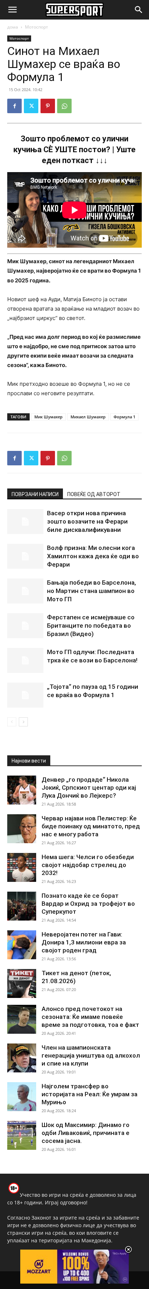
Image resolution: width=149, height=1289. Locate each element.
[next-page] (23, 721)
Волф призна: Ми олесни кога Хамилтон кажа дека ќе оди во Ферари (93, 556)
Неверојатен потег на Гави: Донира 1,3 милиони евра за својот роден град (84, 942)
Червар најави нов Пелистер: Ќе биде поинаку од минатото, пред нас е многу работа (91, 826)
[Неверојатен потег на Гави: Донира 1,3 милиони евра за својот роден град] (21, 944)
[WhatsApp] (64, 106)
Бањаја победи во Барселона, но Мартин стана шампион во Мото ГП (91, 591)
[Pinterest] (48, 106)
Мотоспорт (36, 27)
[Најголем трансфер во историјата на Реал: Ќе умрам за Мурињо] (21, 1096)
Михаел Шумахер (88, 416)
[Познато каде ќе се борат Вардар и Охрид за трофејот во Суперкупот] (21, 906)
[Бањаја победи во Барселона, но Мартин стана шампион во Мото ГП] (25, 591)
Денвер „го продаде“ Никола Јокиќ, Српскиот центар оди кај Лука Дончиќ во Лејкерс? (89, 787)
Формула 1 (124, 416)
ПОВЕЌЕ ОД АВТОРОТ (93, 494)
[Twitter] (31, 106)
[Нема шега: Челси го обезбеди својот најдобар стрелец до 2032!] (21, 867)
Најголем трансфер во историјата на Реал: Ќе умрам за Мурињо (89, 1094)
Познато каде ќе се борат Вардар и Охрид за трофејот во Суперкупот (88, 903)
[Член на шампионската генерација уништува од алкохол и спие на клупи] (21, 1057)
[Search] (139, 10)
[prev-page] (11, 721)
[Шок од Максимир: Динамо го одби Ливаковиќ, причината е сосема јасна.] (21, 1135)
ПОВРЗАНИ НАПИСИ (35, 494)
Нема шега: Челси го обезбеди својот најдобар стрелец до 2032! (88, 864)
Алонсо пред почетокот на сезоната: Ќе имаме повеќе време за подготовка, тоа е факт (90, 1016)
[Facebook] (14, 106)
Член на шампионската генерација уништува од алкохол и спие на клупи (91, 1055)
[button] (12, 10)
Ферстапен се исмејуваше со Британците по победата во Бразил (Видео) (91, 625)
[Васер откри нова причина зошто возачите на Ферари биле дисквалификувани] (25, 521)
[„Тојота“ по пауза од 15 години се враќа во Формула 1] (25, 695)
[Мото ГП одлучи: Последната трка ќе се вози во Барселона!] (25, 660)
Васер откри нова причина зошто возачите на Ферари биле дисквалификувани (87, 521)
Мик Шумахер (48, 416)
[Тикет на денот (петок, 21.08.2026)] (21, 983)
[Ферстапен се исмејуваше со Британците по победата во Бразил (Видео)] (25, 625)
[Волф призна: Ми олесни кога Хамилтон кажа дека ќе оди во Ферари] (25, 556)
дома (12, 27)
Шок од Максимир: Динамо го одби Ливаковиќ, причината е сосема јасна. (85, 1132)
